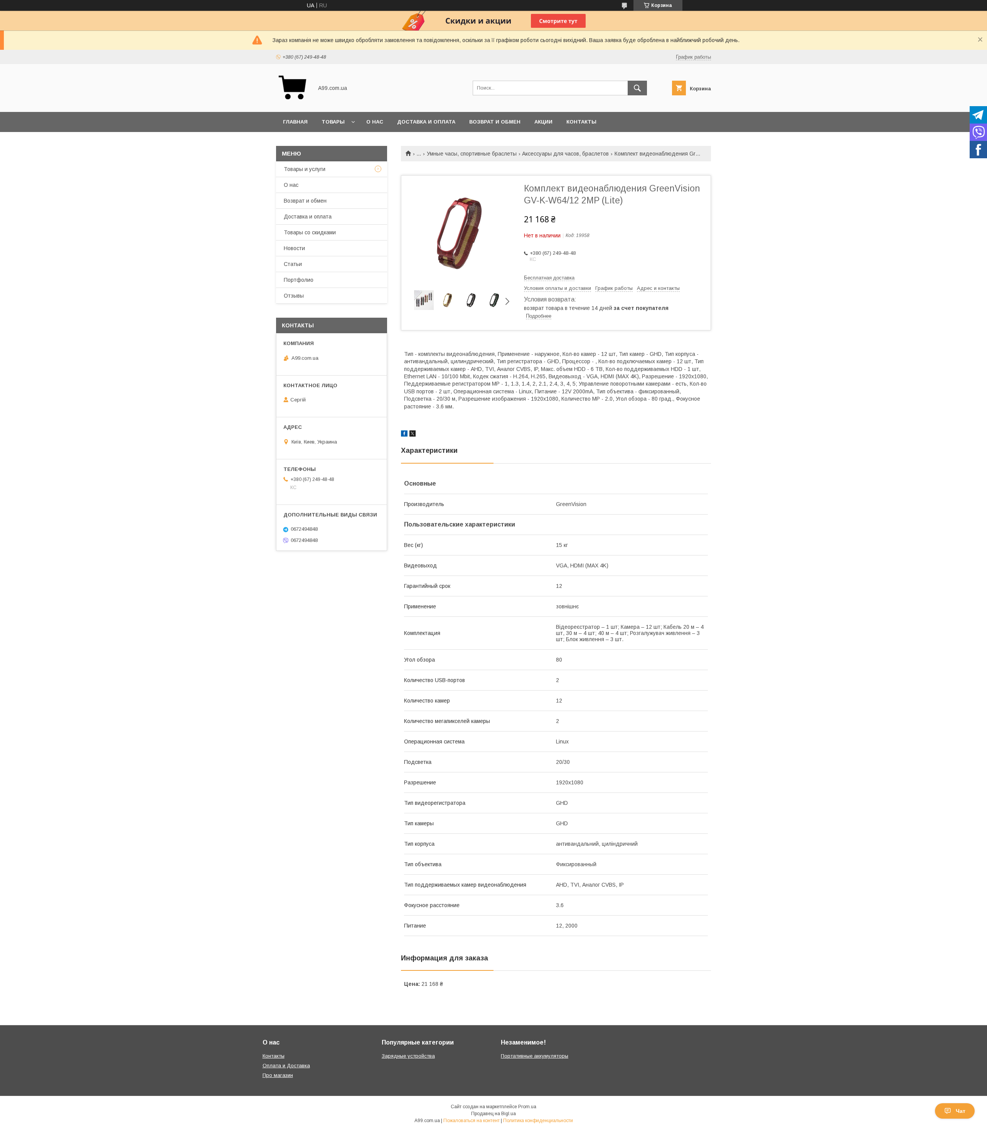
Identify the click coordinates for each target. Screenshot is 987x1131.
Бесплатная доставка (549, 278)
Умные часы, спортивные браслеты (472, 154)
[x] (412, 435)
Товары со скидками (310, 232)
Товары (333, 122)
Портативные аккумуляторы (534, 1056)
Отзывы (294, 296)
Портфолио (298, 280)
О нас (374, 122)
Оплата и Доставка (286, 1065)
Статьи (293, 264)
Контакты (581, 122)
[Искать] (637, 88)
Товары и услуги (304, 169)
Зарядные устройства (408, 1056)
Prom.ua (527, 1106)
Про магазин (278, 1075)
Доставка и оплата (426, 122)
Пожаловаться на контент (471, 1120)
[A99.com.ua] (292, 102)
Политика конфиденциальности (538, 1120)
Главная (295, 122)
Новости (294, 248)
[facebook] (404, 435)
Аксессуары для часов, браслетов (565, 154)
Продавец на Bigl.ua (493, 1113)
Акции (543, 122)
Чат (960, 1111)
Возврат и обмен (494, 122)
